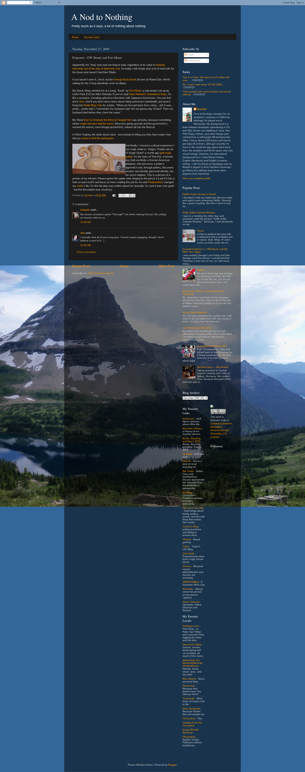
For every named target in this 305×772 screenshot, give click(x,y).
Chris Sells (188, 553)
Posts (190, 54)
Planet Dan (189, 686)
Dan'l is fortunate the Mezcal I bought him (107, 120)
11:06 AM (85, 222)
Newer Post (81, 266)
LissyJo (85, 209)
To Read (187, 454)
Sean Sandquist (191, 708)
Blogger (172, 765)
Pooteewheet (155, 182)
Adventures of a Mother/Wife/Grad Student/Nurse (192, 663)
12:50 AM (85, 245)
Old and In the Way (193, 508)
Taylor (186, 546)
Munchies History (192, 428)
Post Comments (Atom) (101, 273)
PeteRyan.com (191, 626)
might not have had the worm (96, 123)
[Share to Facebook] (130, 195)
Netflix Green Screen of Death (199, 194)
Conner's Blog (190, 526)
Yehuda (187, 539)
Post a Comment (86, 252)
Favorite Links (92, 37)
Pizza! (200, 230)
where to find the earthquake (97, 138)
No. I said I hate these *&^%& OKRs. (203, 84)
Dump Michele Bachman (191, 731)
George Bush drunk (125, 79)
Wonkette (188, 589)
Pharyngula (189, 736)
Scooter (202, 109)
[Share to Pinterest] (133, 195)
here (81, 101)
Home (75, 37)
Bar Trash (188, 471)
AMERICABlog (191, 582)
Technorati (188, 698)
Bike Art (187, 461)
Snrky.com (188, 418)
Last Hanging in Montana (197, 327)
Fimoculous (189, 718)
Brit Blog (187, 492)
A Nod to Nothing (101, 16)
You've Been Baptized (195, 312)
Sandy (200, 270)
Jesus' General (191, 602)
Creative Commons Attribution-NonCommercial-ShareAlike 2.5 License (221, 430)
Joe (82, 233)
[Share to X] (127, 195)
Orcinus (187, 566)
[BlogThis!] (123, 195)
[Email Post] (113, 195)
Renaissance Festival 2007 (212, 346)
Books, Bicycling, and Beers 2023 (192, 440)
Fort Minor (135, 90)
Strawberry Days (157, 94)
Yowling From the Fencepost (192, 724)
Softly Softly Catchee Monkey (199, 212)
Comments (193, 60)
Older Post (167, 266)
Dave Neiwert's (137, 94)
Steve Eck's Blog (192, 644)
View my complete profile (196, 178)
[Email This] (120, 195)
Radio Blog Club (92, 105)
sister (80, 185)
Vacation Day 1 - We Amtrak (212, 367)
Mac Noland (189, 678)
